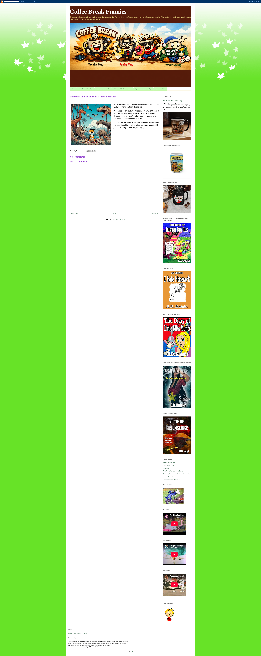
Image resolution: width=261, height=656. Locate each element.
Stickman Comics (168, 465)
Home (73, 89)
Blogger (134, 652)
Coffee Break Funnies (98, 11)
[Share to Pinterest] (95, 151)
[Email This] (87, 151)
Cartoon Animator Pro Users (171, 480)
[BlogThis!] (89, 151)
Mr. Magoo (166, 468)
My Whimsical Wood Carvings (143, 89)
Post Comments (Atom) (119, 219)
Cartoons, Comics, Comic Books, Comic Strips (177, 474)
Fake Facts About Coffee (103, 89)
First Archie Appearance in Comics (173, 471)
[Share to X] (91, 151)
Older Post (155, 213)
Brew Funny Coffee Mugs (86, 89)
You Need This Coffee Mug (172, 101)
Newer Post (74, 213)
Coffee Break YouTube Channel (122, 89)
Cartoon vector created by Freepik (78, 633)
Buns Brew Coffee (160, 89)
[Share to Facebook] (93, 151)
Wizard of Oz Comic (169, 462)
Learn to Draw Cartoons (170, 477)
